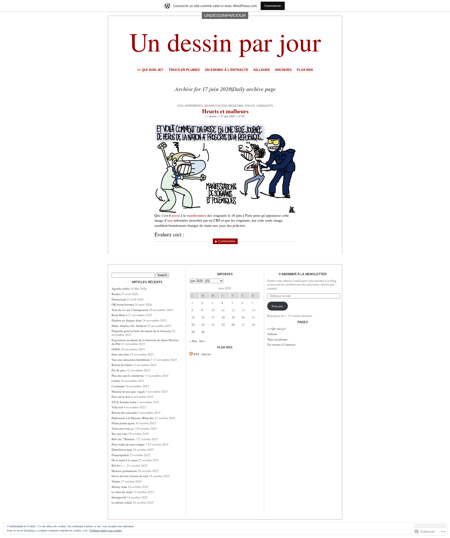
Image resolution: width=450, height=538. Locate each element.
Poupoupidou (120, 455)
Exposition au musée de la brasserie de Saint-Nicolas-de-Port (145, 342)
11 (223, 310)
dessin (212, 116)
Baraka (116, 294)
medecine (235, 105)
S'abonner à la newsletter (302, 274)
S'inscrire (277, 306)
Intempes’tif (119, 497)
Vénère (116, 481)
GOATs (116, 349)
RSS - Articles (202, 354)
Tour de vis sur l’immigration (130, 310)
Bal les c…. (119, 465)
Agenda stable (121, 288)
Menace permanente (124, 471)
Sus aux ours (120, 434)
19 (233, 317)
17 (213, 317)
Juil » (202, 341)
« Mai (193, 341)
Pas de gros (119, 370)
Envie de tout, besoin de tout (130, 476)
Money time (119, 487)
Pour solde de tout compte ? (129, 444)
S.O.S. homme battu (124, 402)
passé (176, 215)
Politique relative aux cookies (106, 530)
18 (223, 317)
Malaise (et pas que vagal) (128, 391)
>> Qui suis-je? (150, 70)
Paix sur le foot (121, 397)
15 (193, 317)
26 (233, 324)
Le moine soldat (122, 502)
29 (193, 332)
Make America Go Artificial (129, 326)
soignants (264, 105)
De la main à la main (125, 460)
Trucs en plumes (184, 70)
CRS (180, 105)
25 (223, 324)
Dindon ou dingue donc (127, 320)
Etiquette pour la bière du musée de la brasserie (141, 331)
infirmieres (194, 105)
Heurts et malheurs (225, 111)
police (250, 105)
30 (203, 332)
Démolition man (122, 449)
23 (203, 324)
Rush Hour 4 (120, 315)
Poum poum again (123, 423)
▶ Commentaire (225, 241)
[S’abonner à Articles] (191, 354)
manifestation (215, 105)
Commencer (272, 5)
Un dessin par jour (225, 41)
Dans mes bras (120, 354)
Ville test (117, 407)
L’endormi (118, 386)
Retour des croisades (125, 412)
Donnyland (119, 299)
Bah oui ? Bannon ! (124, 439)
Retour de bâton (122, 365)
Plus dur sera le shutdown (128, 375)
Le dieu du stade (122, 492)
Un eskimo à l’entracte (226, 70)
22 (193, 324)
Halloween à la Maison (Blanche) (133, 418)
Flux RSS (305, 70)
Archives (283, 70)
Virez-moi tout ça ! (123, 428)
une (170, 220)
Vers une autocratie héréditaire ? (132, 360)
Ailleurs (261, 70)
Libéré (116, 381)
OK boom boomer (123, 304)
